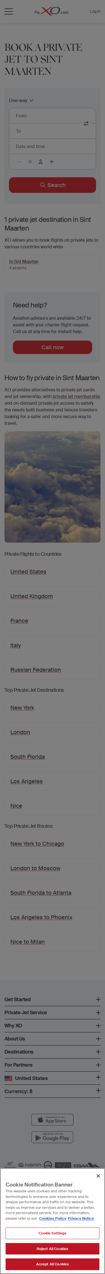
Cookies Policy (52, 1218)
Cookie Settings (53, 1233)
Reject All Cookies (52, 1248)
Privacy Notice (81, 1218)
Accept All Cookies (52, 1264)
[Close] (98, 1176)
